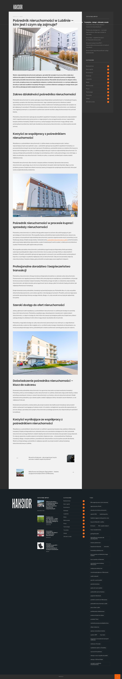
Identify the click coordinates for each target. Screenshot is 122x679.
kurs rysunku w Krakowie (97, 559)
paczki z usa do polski (96, 580)
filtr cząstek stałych (103, 526)
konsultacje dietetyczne (97, 550)
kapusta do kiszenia (96, 546)
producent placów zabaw (97, 615)
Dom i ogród (38, 22)
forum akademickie (96, 529)
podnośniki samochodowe (97, 592)
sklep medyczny (95, 627)
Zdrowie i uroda (103, 22)
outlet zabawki (94, 576)
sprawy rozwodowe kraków (98, 631)
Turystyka (87, 22)
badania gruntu (104, 514)
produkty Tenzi (94, 619)
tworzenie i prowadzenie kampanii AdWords (99, 639)
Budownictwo (27, 22)
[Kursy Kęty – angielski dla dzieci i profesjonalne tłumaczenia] (40, 533)
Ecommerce (89, 72)
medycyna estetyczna (96, 568)
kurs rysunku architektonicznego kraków (99, 555)
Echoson (93, 526)
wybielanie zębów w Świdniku (98, 647)
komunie (106, 546)
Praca (71, 22)
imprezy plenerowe (96, 542)
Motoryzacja (63, 22)
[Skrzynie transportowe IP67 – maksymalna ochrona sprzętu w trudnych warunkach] (40, 545)
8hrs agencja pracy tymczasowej (99, 502)
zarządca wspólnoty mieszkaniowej (96, 664)
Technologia (78, 22)
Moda (87, 82)
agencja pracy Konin (96, 506)
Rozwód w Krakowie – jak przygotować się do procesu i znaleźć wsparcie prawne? (43, 458)
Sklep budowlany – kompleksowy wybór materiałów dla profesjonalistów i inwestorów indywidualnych (97, 25)
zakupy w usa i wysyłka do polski (99, 655)
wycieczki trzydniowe (96, 651)
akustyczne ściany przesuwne (98, 510)
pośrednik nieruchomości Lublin (57, 240)
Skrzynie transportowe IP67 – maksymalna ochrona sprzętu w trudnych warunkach (97, 45)
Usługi (94, 22)
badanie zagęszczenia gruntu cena (100, 518)
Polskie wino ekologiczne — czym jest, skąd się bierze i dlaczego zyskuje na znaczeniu (96, 32)
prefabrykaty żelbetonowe (97, 611)
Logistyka (54, 22)
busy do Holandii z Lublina (97, 522)
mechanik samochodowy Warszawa (97, 564)
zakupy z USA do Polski (97, 659)
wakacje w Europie (96, 643)
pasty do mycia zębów (96, 588)
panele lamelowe (95, 584)
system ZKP (94, 635)
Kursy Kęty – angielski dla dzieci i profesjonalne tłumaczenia (52, 533)
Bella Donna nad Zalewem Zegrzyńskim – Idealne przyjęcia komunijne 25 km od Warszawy (44, 472)
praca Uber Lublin (95, 607)
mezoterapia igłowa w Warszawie (99, 572)
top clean (102, 635)
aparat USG (94, 514)
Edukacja (46, 22)
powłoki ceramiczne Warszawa (99, 599)
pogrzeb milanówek (96, 595)
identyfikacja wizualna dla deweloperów (97, 538)
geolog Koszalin (95, 533)
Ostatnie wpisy (43, 498)
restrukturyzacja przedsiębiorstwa (100, 623)
